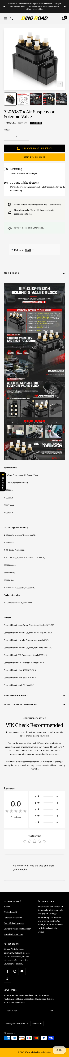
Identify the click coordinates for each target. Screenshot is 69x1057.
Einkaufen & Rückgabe (16, 695)
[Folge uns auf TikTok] (7, 978)
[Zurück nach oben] (60, 1035)
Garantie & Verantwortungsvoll (22, 704)
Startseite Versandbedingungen (17, 928)
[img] (16, 811)
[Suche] (11, 18)
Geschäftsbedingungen (14, 923)
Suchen (7, 906)
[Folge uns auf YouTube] (22, 971)
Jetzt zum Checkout (34, 157)
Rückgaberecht (10, 912)
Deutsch (35, 1023)
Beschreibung (11, 273)
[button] (47, 796)
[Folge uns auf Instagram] (14, 971)
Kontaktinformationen (13, 934)
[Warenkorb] (63, 18)
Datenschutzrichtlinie (13, 917)
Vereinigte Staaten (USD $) (15, 1023)
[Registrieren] (52, 1011)
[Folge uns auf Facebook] (7, 971)
